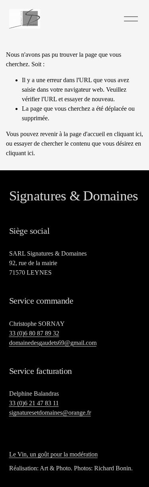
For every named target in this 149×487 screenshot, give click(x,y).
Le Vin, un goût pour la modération (53, 454)
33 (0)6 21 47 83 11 (34, 403)
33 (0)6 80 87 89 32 (34, 333)
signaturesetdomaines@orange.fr (50, 412)
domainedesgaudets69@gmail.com (53, 342)
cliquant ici (127, 134)
